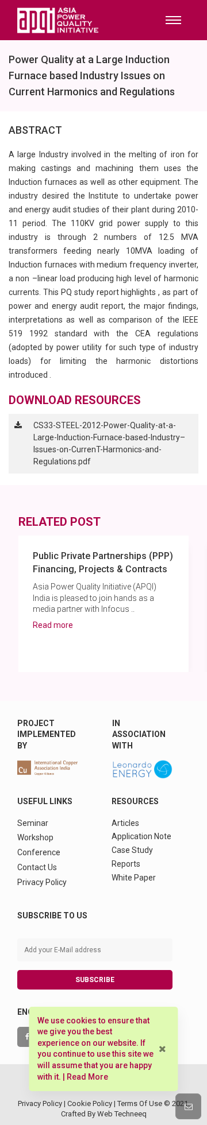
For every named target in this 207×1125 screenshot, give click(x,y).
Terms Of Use (139, 1103)
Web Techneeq (122, 1114)
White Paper (134, 877)
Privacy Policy (42, 882)
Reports (126, 863)
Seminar (32, 823)
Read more (53, 625)
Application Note (141, 836)
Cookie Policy (89, 1103)
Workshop (35, 837)
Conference (38, 852)
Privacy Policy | (42, 1103)
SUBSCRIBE (94, 980)
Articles (125, 823)
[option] (103, 604)
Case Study (132, 850)
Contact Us (37, 867)
